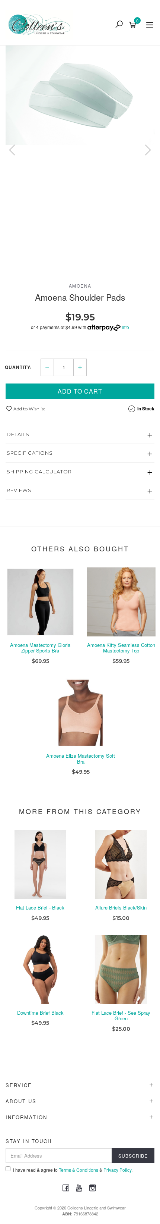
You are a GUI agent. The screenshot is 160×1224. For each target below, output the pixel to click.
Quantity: (18, 367)
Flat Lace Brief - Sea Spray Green (121, 1015)
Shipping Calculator (39, 472)
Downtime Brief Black (40, 1012)
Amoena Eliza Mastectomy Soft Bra (80, 758)
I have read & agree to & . (72, 1170)
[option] (80, 95)
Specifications (30, 453)
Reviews (19, 490)
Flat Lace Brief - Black (40, 907)
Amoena (80, 285)
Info (125, 327)
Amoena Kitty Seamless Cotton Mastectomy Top (121, 647)
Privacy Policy (117, 1170)
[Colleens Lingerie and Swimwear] (41, 23)
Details (18, 434)
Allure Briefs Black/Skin (121, 907)
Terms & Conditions (78, 1170)
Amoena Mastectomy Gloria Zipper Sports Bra (40, 647)
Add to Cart (80, 391)
